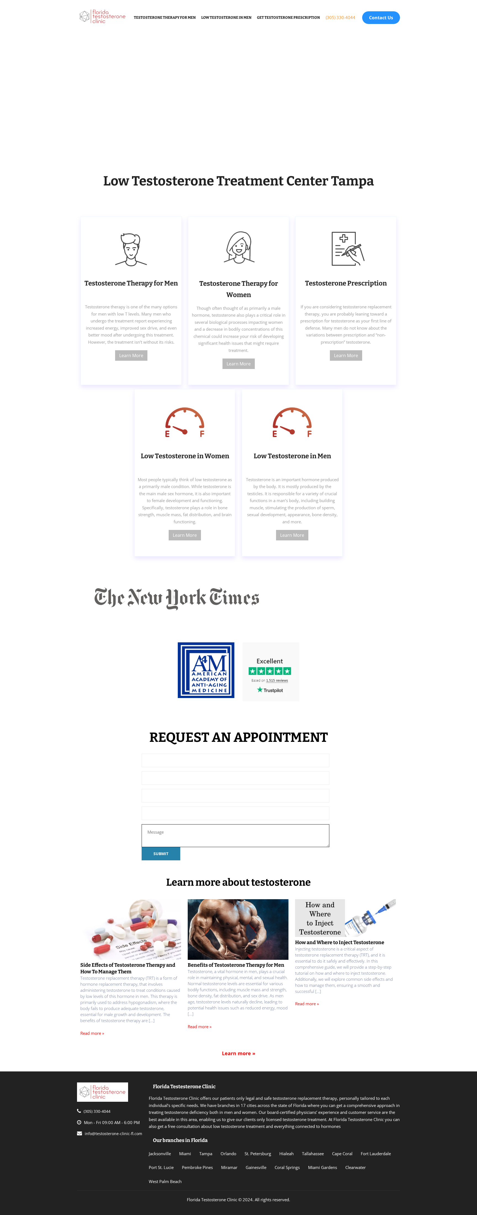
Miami (185, 1153)
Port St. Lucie (161, 1167)
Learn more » (238, 1053)
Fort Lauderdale (376, 1153)
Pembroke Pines (197, 1167)
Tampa (205, 1153)
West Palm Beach (165, 1181)
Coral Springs (287, 1167)
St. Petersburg (258, 1153)
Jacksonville (160, 1153)
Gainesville (256, 1167)
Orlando (228, 1153)
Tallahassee (313, 1153)
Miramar (229, 1167)
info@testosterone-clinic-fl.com (113, 1133)
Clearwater (355, 1167)
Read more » (92, 1033)
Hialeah (286, 1153)
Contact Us (381, 18)
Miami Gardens (322, 1167)
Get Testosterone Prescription (288, 17)
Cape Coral (342, 1153)
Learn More (131, 355)
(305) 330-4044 (340, 17)
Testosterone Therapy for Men (165, 17)
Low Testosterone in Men (226, 17)
